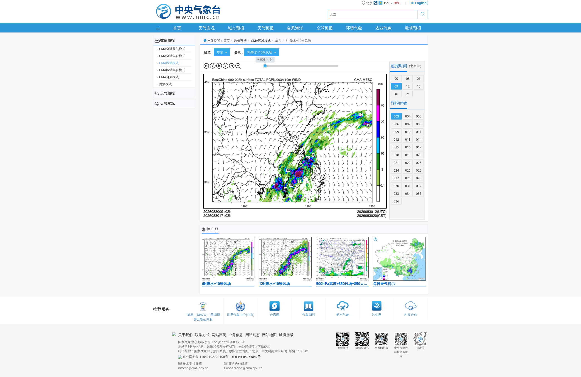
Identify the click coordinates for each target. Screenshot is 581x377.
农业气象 (383, 28)
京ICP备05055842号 (246, 357)
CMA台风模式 (169, 77)
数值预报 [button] (167, 40)
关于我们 (185, 334)
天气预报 (265, 28)
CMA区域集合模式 (172, 70)
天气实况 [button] (167, 103)
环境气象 (354, 28)
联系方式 (202, 334)
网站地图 (269, 334)
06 (419, 78)
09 (396, 86)
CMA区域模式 (169, 63)
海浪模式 (165, 84)
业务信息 (236, 334)
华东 (278, 40)
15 (419, 86)
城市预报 (236, 28)
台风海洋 (295, 28)
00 (396, 78)
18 (396, 94)
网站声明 (219, 334)
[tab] (174, 40)
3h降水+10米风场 (260, 52)
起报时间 (399, 65)
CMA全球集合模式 (172, 56)
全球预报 (324, 28)
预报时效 (399, 103)
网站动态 (252, 334)
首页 (177, 28)
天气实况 (206, 28)
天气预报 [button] (167, 93)
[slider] (265, 66)
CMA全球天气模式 (172, 49)
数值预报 (413, 28)
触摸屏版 (286, 334)
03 (408, 78)
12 (408, 86)
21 (408, 94)
